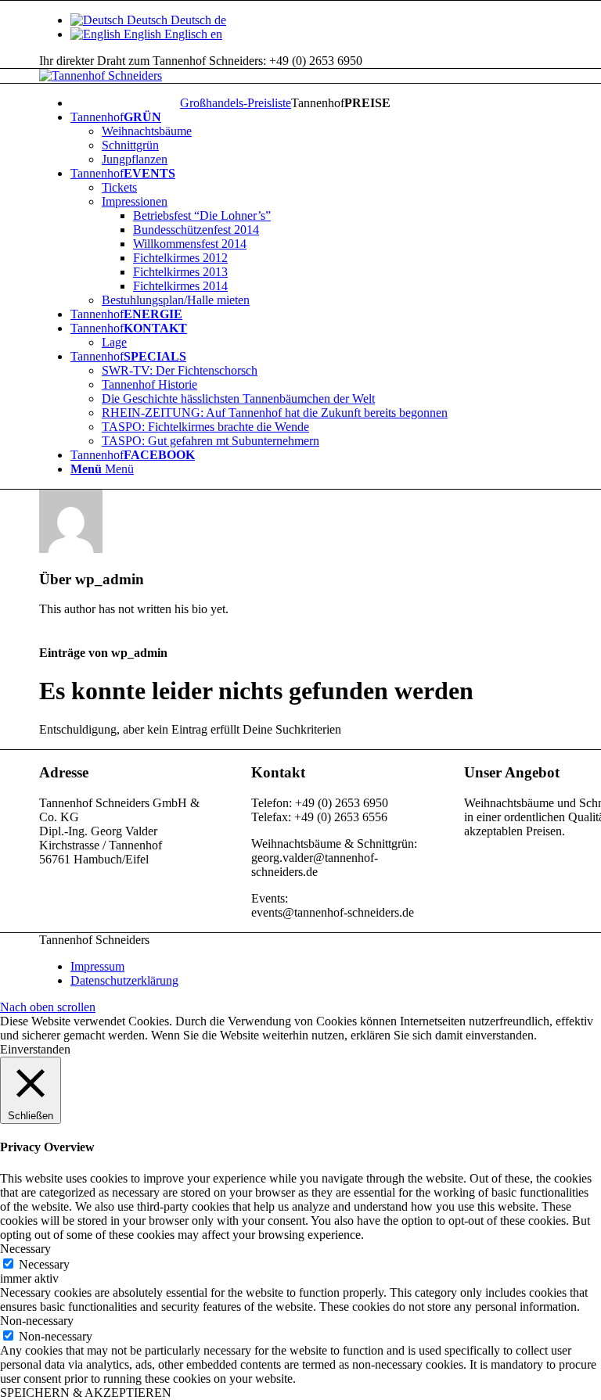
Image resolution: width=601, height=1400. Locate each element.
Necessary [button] (25, 1248)
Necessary (44, 1264)
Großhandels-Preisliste (235, 102)
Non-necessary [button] (37, 1320)
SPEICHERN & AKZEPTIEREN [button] (85, 1392)
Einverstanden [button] (35, 1049)
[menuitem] (235, 103)
